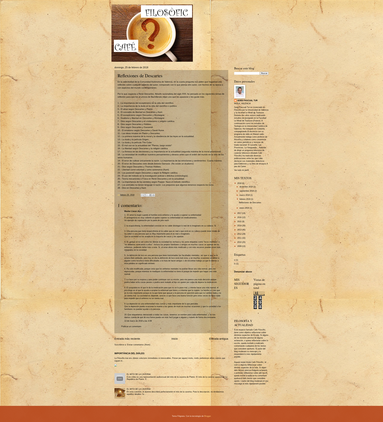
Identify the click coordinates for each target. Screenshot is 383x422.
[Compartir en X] (147, 195)
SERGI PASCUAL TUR (247, 100)
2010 (239, 242)
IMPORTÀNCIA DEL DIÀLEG (129, 353)
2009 (239, 246)
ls (235, 264)
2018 (239, 183)
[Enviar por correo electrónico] (142, 195)
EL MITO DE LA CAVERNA (139, 374)
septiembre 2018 (247, 191)
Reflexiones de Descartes (250, 202)
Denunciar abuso (243, 271)
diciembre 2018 (246, 187)
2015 (239, 221)
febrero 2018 (245, 199)
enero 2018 (245, 208)
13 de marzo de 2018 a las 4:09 (138, 321)
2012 (239, 234)
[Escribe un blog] (144, 195)
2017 (239, 213)
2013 (239, 230)
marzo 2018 (245, 195)
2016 (239, 217)
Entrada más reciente (127, 338)
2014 (239, 225)
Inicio (174, 338)
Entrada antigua (218, 338)
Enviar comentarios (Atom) (138, 345)
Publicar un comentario (131, 326)
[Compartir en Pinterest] (153, 195)
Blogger (207, 416)
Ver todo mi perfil (241, 170)
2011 (239, 238)
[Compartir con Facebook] (150, 195)
